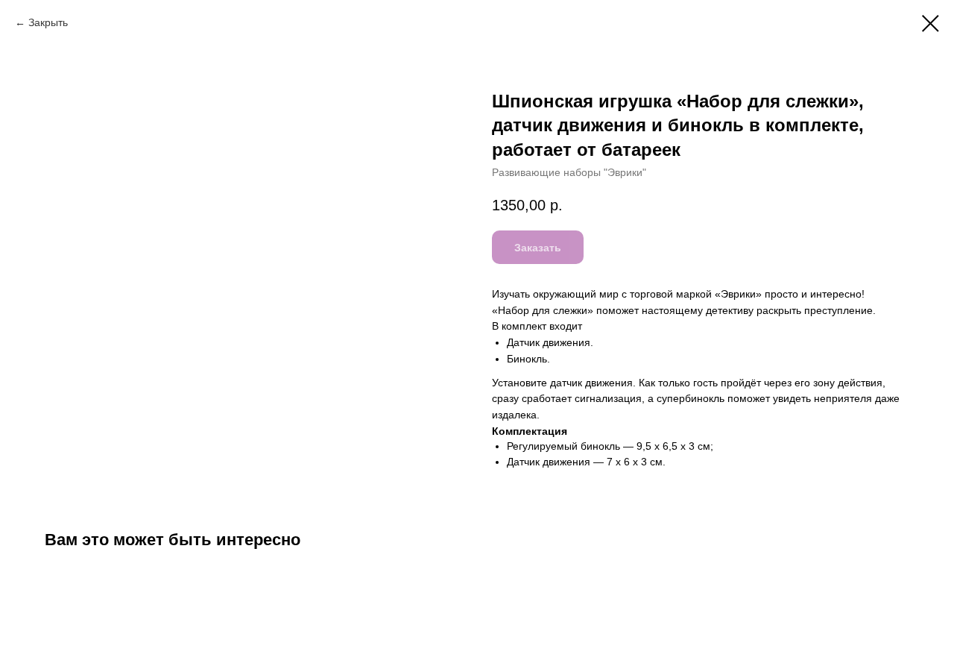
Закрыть (48, 22)
